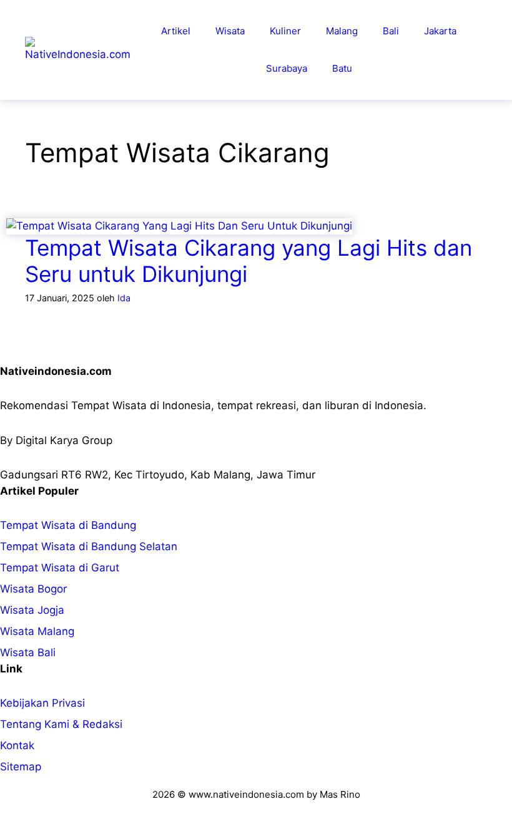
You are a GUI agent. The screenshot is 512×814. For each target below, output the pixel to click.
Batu (342, 68)
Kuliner (285, 31)
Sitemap (20, 766)
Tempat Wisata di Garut (59, 567)
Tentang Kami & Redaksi (61, 724)
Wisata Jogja (32, 610)
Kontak (17, 745)
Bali (391, 31)
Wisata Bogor (33, 589)
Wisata (230, 31)
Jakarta (440, 31)
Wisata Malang (37, 631)
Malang (342, 31)
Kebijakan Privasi (42, 703)
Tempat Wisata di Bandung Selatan (88, 546)
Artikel (175, 31)
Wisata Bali (28, 652)
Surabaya (286, 68)
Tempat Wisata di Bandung (68, 525)
